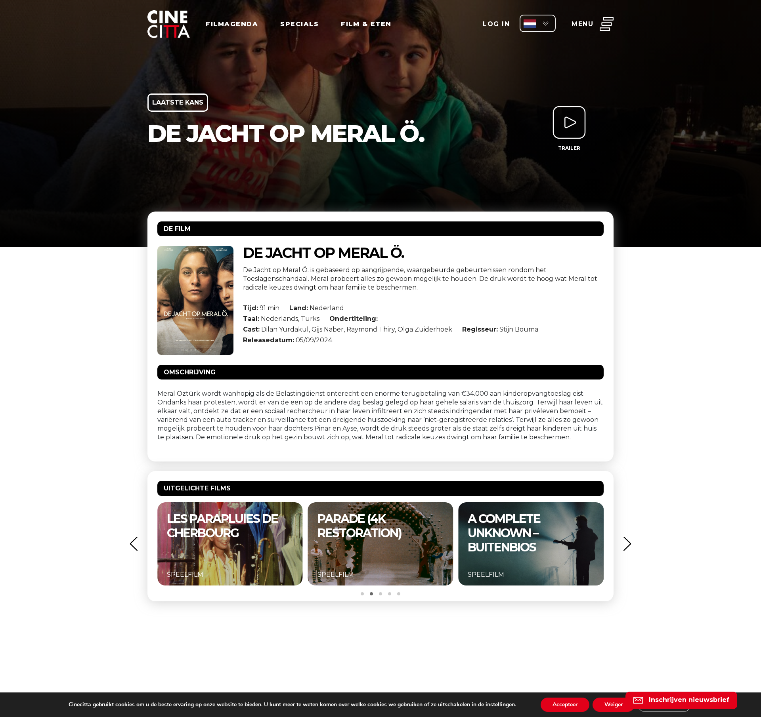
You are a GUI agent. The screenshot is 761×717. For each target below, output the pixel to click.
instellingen (500, 704)
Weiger (613, 704)
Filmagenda (232, 24)
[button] (134, 543)
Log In (496, 24)
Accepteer (565, 704)
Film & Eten (366, 24)
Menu (582, 24)
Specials (299, 24)
